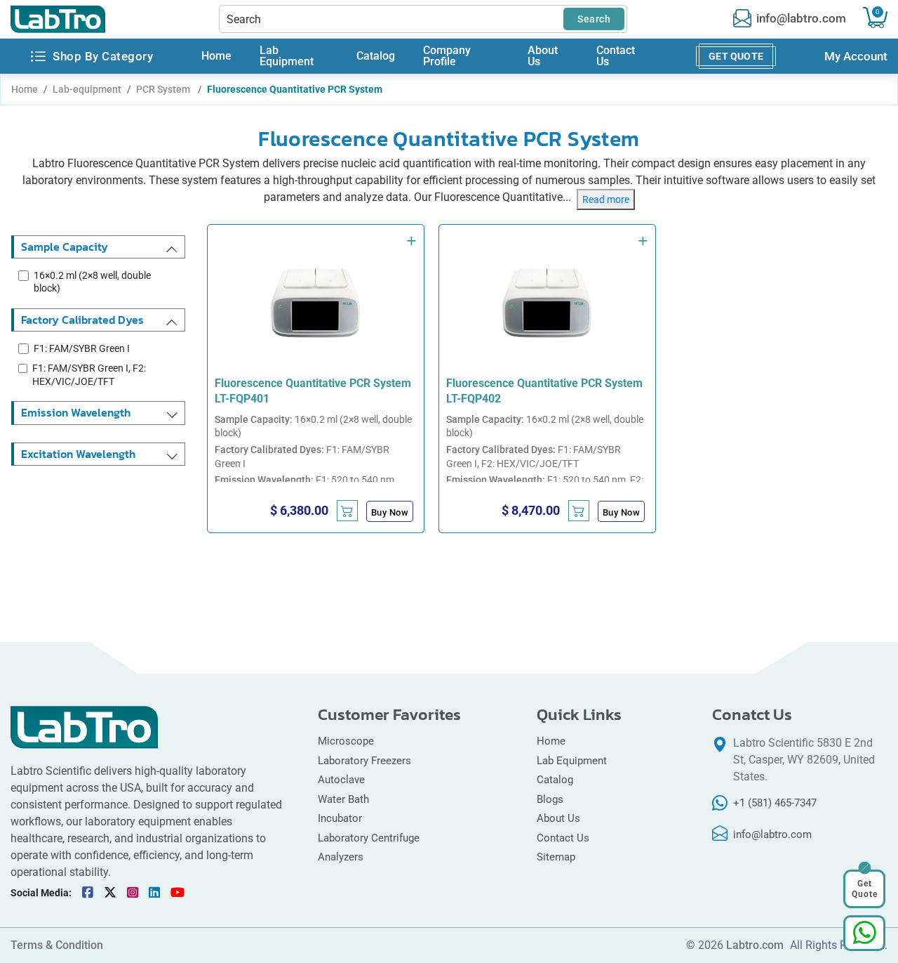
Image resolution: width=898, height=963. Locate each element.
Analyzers (340, 857)
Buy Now (390, 512)
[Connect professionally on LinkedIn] (154, 892)
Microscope (346, 741)
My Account (855, 57)
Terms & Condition (57, 945)
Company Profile (447, 56)
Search (593, 19)
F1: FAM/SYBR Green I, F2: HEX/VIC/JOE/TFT (89, 374)
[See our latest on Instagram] (132, 892)
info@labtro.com (801, 19)
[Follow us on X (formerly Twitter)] (110, 892)
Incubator (340, 818)
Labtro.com (755, 945)
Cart (878, 11)
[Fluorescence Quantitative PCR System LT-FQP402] (547, 304)
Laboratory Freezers (364, 760)
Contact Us (615, 56)
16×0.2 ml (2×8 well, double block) (92, 282)
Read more (605, 199)
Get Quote (736, 56)
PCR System (164, 89)
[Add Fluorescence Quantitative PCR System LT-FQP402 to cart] (578, 510)
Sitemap (556, 857)
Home (216, 56)
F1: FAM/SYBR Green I (82, 348)
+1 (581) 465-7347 (775, 803)
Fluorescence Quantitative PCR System (294, 89)
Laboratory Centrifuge (369, 838)
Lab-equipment (87, 89)
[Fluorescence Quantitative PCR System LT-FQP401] (316, 304)
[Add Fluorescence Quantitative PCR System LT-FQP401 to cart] (347, 510)
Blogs (550, 799)
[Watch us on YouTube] (177, 892)
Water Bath (343, 799)
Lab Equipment (287, 56)
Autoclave (343, 779)
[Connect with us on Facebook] (88, 892)
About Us (543, 56)
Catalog (375, 56)
